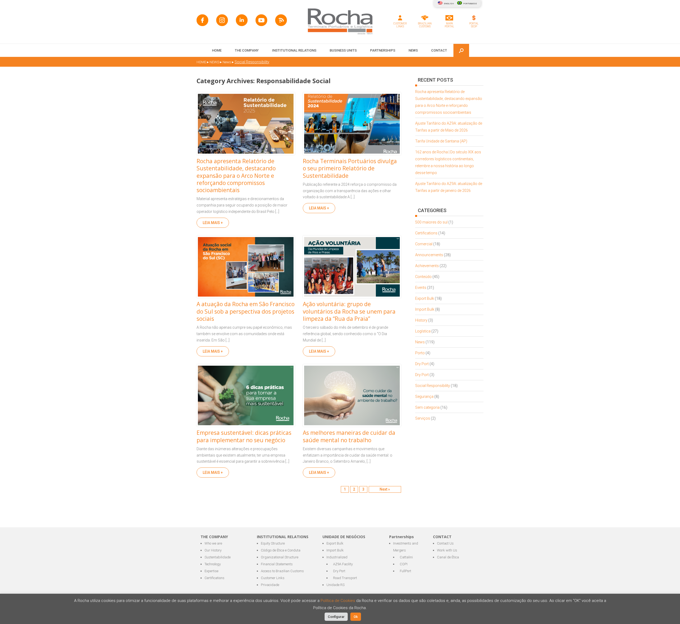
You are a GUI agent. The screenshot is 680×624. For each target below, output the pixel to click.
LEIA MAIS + (213, 223)
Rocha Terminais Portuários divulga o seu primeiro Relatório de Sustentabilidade (350, 168)
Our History (213, 550)
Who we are (213, 543)
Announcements (429, 255)
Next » (385, 489)
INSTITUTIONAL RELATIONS (294, 50)
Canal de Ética (448, 557)
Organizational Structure (279, 557)
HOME (217, 50)
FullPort (405, 571)
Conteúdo (423, 277)
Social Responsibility (432, 385)
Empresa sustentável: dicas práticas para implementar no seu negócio (244, 436)
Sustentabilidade (218, 557)
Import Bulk (424, 309)
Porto (420, 353)
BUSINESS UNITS (343, 50)
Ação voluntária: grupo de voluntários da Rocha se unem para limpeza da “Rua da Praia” (349, 311)
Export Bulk (424, 298)
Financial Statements (277, 564)
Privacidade (270, 585)
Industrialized (336, 557)
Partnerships (382, 50)
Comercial (423, 244)
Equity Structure (273, 543)
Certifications (426, 233)
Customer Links (272, 578)
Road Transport (345, 578)
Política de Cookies (338, 600)
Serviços (422, 418)
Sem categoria (427, 407)
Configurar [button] (336, 617)
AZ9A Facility (343, 564)
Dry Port (422, 364)
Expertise (211, 571)
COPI (403, 564)
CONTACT (439, 50)
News (420, 342)
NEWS (413, 50)
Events (420, 287)
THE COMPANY (247, 50)
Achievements (427, 266)
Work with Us (447, 550)
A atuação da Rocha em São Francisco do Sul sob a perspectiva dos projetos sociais (246, 311)
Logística (423, 331)
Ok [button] (356, 617)
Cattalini (406, 557)
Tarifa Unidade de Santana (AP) (441, 141)
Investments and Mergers (405, 546)
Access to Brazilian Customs (282, 571)
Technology (213, 564)
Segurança (424, 396)
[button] (461, 50)
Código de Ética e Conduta (280, 550)
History (421, 320)
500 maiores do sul (431, 222)
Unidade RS (335, 585)
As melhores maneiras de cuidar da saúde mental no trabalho (349, 436)
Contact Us (445, 543)
